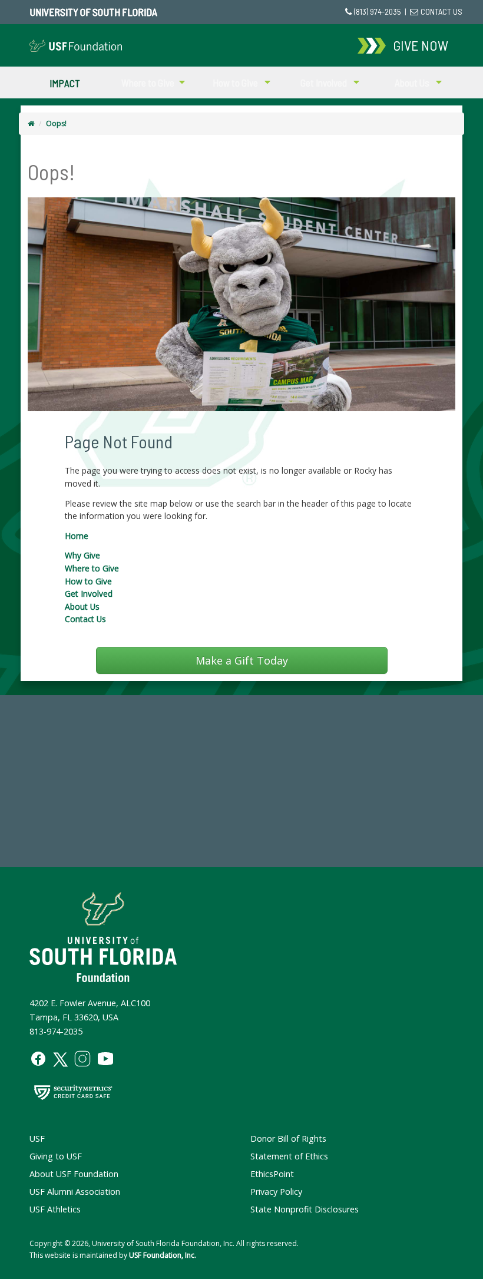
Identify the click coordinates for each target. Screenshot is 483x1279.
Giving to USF (55, 1156)
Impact (64, 82)
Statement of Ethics (289, 1156)
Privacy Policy (276, 1191)
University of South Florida (93, 12)
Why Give (82, 555)
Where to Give (92, 568)
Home (76, 535)
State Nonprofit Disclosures (304, 1209)
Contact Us (85, 618)
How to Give (88, 581)
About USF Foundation (73, 1173)
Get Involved (89, 593)
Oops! (56, 123)
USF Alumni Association (74, 1191)
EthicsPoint (272, 1173)
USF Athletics (55, 1209)
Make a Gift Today (242, 660)
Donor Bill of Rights (288, 1138)
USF (37, 1138)
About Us (82, 606)
